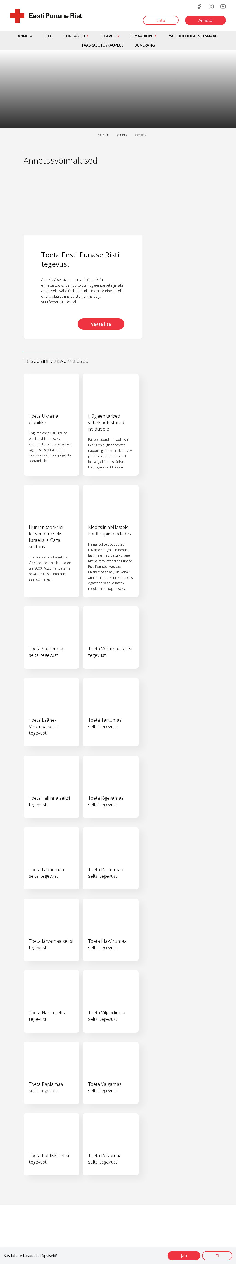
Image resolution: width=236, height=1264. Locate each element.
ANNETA (121, 135)
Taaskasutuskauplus (102, 45)
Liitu (48, 36)
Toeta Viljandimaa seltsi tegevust (106, 1015)
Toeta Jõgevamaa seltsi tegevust (106, 801)
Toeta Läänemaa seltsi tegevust (46, 872)
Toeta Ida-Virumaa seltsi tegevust (107, 944)
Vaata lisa (101, 324)
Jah (184, 1255)
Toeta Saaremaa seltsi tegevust (46, 652)
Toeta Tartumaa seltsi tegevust (105, 723)
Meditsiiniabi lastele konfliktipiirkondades (109, 530)
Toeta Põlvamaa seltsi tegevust (105, 1158)
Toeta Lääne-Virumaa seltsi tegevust (43, 726)
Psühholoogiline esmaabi (193, 36)
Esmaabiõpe (141, 36)
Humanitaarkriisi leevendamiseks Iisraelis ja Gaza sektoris (46, 537)
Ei (217, 1255)
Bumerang (145, 45)
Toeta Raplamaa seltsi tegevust (46, 1087)
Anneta (25, 36)
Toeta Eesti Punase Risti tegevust (80, 259)
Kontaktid (74, 36)
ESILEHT (103, 135)
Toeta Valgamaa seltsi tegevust (105, 1087)
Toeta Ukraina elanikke (43, 419)
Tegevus (108, 36)
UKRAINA (141, 135)
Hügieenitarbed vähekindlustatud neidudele (106, 422)
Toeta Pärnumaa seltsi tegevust (105, 872)
